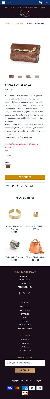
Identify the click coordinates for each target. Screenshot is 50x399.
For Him (25, 321)
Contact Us (25, 283)
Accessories (25, 325)
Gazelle (25, 347)
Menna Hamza (25, 343)
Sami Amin (25, 340)
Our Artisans (25, 280)
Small (10, 156)
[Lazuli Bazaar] (25, 13)
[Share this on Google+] (26, 186)
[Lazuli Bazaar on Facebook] (19, 293)
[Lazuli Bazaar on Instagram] (28, 293)
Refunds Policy (25, 287)
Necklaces (25, 307)
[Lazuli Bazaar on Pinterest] (24, 293)
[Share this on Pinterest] (21, 186)
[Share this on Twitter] (12, 186)
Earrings (25, 314)
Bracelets (25, 310)
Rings (25, 318)
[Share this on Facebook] (17, 186)
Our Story (25, 276)
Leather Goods (25, 328)
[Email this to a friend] (31, 186)
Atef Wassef (25, 350)
